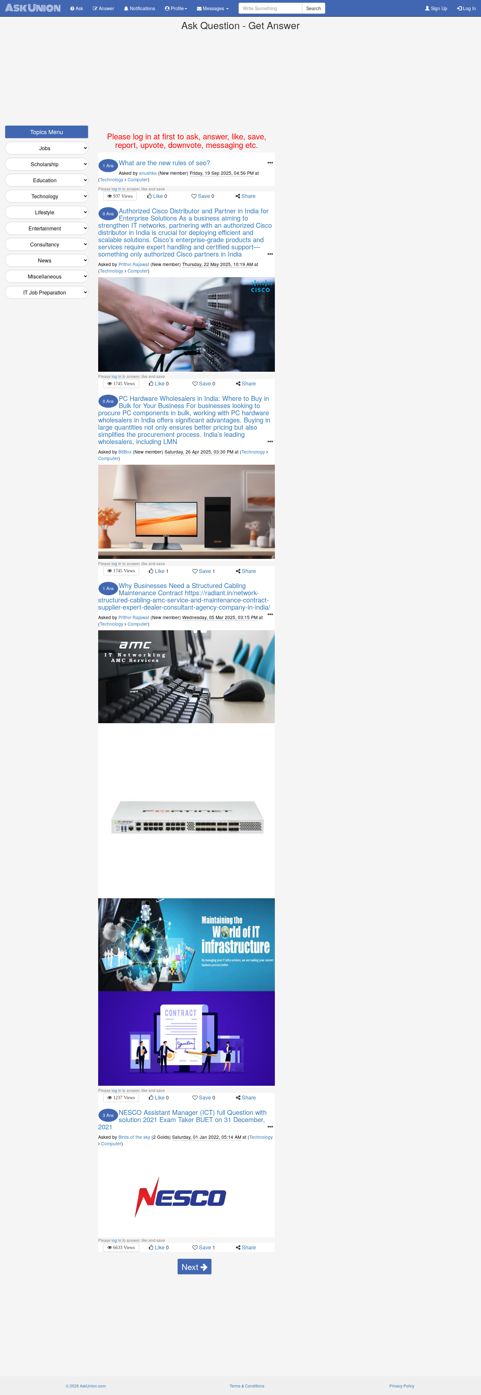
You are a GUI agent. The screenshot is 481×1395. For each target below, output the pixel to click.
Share (248, 196)
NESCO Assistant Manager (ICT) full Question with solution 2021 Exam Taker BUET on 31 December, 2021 (182, 1119)
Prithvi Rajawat (133, 264)
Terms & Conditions (247, 1385)
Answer (106, 8)
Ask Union (33, 8)
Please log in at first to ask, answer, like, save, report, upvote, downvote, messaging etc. (186, 140)
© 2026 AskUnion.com (86, 1385)
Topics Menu (46, 131)
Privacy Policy (401, 1385)
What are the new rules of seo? (164, 162)
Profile (176, 8)
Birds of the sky (134, 1137)
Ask (78, 8)
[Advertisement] (240, 79)
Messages (213, 8)
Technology (111, 179)
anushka (148, 173)
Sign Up (438, 8)
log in (116, 188)
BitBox (125, 451)
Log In (469, 8)
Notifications (142, 8)
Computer (138, 179)
